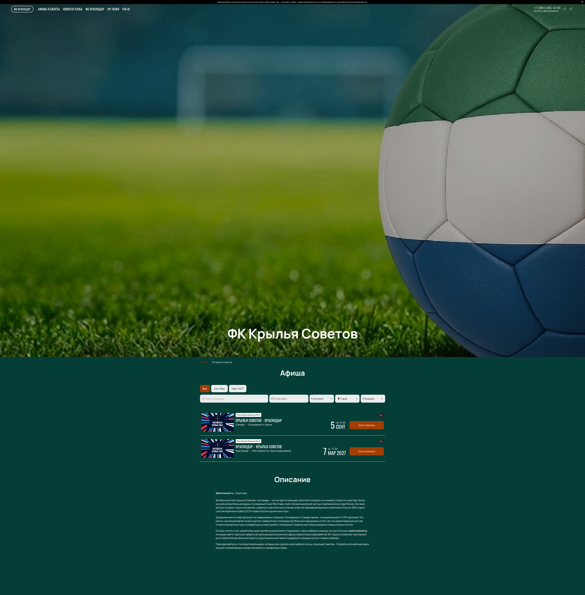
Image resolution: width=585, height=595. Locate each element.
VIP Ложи (113, 9)
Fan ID (126, 9)
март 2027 (238, 388)
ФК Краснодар (22, 9)
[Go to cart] (571, 9)
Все (205, 388)
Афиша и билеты (49, 9)
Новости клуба (72, 9)
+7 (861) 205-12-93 (547, 8)
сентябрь (219, 388)
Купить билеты (366, 425)
